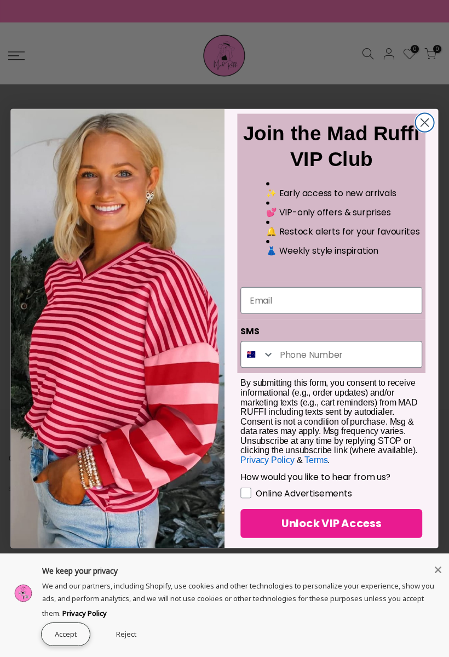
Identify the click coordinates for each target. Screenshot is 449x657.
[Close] (438, 570)
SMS (249, 331)
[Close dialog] (425, 122)
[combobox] (257, 354)
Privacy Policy (84, 613)
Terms (315, 460)
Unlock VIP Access (331, 523)
